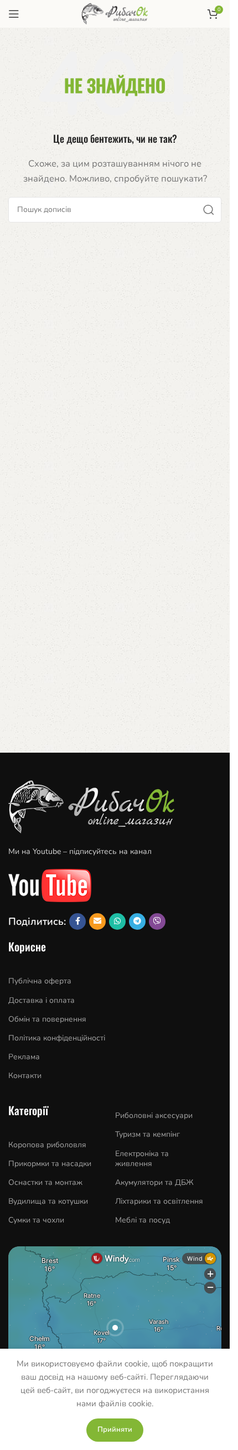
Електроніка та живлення (142, 1158)
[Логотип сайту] (115, 13)
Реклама (24, 1057)
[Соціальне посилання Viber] (157, 921)
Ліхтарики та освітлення (159, 1201)
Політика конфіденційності (56, 1038)
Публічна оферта (39, 981)
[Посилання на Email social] (97, 921)
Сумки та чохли (36, 1220)
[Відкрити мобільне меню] (14, 14)
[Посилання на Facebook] (77, 921)
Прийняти (114, 1430)
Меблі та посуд (142, 1220)
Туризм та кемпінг (147, 1134)
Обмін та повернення (47, 1019)
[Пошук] (208, 209)
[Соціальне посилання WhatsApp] (117, 921)
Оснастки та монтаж (45, 1182)
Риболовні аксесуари (154, 1115)
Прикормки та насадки (49, 1163)
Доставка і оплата (41, 1000)
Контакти (25, 1075)
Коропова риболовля (47, 1145)
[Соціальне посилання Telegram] (137, 921)
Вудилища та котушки (48, 1201)
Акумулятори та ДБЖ (154, 1182)
